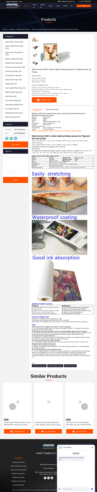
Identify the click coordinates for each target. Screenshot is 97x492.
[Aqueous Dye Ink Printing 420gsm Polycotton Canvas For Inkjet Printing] (79, 402)
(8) (14, 113)
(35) (13, 71)
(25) (13, 75)
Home (18, 6)
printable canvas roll (39, 366)
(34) (14, 104)
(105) (14, 54)
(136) (15, 67)
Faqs (57, 6)
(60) (14, 59)
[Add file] (59, 489)
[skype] (7, 138)
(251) (14, 42)
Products (26, 6)
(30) (11, 96)
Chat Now (15, 144)
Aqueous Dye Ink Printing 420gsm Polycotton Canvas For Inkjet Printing (78, 424)
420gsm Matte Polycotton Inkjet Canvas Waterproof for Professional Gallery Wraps (17, 424)
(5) (12, 109)
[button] (12, 406)
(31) (15, 88)
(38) (13, 79)
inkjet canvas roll (70, 366)
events (51, 6)
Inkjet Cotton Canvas (23, 29)
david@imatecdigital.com (67, 1)
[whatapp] (11, 138)
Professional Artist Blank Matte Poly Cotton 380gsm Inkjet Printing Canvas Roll (47, 424)
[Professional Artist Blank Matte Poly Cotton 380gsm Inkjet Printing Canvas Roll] (48, 402)
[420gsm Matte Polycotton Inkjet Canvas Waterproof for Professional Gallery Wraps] (17, 402)
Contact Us (42, 6)
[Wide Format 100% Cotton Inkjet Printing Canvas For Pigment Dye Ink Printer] (55, 52)
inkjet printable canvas (55, 366)
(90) (13, 63)
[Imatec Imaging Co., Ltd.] (12, 6)
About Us (34, 6)
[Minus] (92, 447)
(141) (14, 47)
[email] (15, 138)
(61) (13, 100)
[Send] (92, 489)
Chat (83, 6)
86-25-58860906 (86, 1)
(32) (11, 84)
